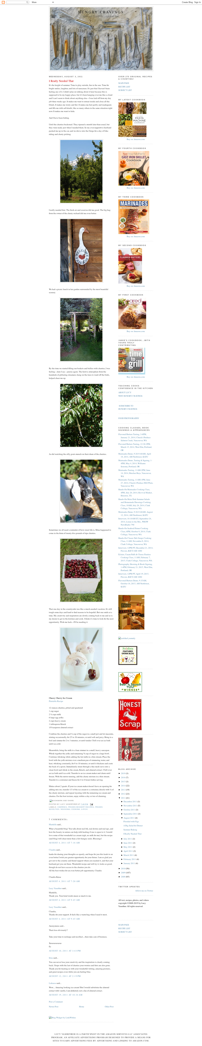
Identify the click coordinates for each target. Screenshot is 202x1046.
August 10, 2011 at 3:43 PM (65, 950)
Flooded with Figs (131, 821)
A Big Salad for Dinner (133, 825)
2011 (123, 797)
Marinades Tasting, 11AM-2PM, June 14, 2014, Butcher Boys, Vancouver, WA (134, 473)
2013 (123, 789)
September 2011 (131, 813)
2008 (123, 876)
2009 (123, 872)
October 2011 (130, 809)
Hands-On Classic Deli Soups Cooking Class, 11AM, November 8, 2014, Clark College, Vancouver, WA (134, 541)
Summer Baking (130, 829)
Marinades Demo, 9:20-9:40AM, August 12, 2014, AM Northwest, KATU (135, 513)
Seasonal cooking (70, 809)
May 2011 (128, 846)
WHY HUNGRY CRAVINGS (130, 395)
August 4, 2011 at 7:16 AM (64, 842)
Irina (51, 957)
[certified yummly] (126, 638)
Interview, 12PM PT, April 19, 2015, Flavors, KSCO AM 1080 (133, 575)
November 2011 (131, 805)
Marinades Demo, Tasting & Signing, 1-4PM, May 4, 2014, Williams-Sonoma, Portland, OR (135, 463)
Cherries (62, 807)
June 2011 (128, 842)
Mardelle (53, 824)
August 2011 (129, 817)
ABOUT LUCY (124, 392)
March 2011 (129, 855)
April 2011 (128, 851)
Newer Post (53, 1006)
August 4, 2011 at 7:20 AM (64, 881)
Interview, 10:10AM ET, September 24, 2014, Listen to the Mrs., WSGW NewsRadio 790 (135, 521)
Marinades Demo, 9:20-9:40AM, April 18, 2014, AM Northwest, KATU (134, 455)
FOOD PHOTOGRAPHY (128, 418)
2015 (123, 781)
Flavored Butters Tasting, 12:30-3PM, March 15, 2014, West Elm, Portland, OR (135, 447)
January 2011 (130, 863)
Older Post (109, 1006)
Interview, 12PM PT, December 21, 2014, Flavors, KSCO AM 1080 (135, 549)
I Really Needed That (61, 81)
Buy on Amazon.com (136, 139)
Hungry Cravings (101, 12)
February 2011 (130, 859)
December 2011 (130, 801)
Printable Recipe (56, 701)
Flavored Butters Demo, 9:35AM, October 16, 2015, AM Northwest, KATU (133, 583)
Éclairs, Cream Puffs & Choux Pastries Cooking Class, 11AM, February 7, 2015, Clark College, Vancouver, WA (135, 557)
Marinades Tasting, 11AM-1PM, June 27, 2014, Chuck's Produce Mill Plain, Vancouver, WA (135, 482)
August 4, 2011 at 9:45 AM (64, 899)
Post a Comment (56, 1001)
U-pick (84, 809)
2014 (123, 785)
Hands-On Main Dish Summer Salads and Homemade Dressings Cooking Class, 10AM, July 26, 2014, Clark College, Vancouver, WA (134, 504)
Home (81, 1006)
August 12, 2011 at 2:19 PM (65, 976)
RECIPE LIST (124, 86)
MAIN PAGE (123, 83)
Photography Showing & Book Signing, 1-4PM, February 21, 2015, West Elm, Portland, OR (135, 567)
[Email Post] (91, 804)
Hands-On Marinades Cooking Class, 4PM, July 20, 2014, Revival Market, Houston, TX (135, 492)
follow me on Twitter (144, 890)
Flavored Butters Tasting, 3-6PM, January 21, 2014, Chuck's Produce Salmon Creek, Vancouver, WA (134, 437)
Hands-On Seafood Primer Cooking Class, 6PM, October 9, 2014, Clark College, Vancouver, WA (134, 531)
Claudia (52, 849)
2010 (123, 868)
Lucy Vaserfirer (55, 888)
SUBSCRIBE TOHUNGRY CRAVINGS (127, 407)
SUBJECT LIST (125, 90)
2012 (123, 793)
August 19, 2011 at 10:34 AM (66, 994)
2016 (123, 777)
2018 (123, 773)
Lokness (52, 983)
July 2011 (128, 838)
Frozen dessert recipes (81, 807)
